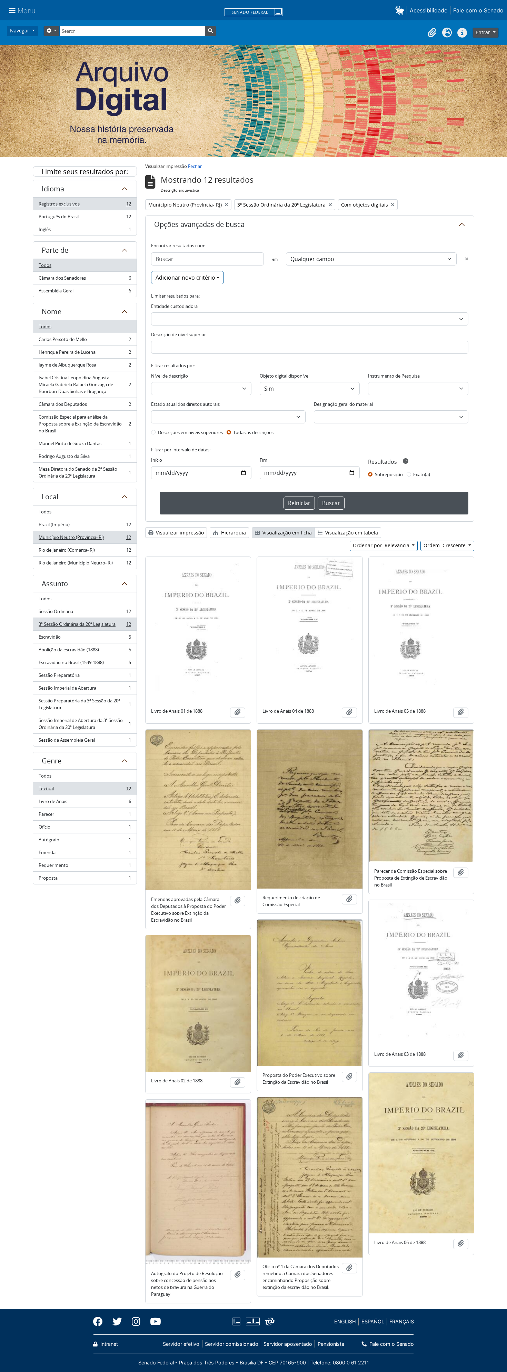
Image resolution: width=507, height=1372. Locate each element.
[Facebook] (100, 1321)
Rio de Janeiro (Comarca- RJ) (84, 552)
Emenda (84, 854)
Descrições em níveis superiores (190, 432)
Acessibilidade (428, 10)
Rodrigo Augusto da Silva (84, 458)
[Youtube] (153, 1321)
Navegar (20, 30)
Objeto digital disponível (284, 376)
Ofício (84, 828)
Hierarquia (233, 532)
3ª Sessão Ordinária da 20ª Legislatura (84, 626)
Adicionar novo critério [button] (185, 277)
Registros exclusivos (84, 205)
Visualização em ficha (286, 532)
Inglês (84, 231)
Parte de (55, 250)
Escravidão (84, 638)
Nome (51, 311)
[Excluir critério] (466, 259)
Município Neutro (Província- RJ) (84, 539)
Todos (45, 265)
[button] (401, 10)
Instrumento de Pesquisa (394, 376)
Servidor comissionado (231, 1344)
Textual (84, 790)
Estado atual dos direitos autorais (185, 404)
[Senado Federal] (253, 13)
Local (50, 496)
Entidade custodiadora (174, 306)
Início (156, 460)
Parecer (84, 816)
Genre (51, 760)
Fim (263, 460)
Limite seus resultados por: (85, 171)
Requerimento (84, 867)
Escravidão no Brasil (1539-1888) (84, 664)
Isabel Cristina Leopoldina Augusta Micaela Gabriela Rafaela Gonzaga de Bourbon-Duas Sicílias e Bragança (84, 384)
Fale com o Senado (478, 10)
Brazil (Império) (84, 526)
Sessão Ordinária (84, 613)
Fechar (195, 166)
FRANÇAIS (401, 1321)
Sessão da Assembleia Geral (84, 741)
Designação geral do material (343, 404)
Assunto (55, 583)
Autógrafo (84, 841)
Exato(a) (421, 474)
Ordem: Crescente (445, 545)
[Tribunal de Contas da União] (268, 1321)
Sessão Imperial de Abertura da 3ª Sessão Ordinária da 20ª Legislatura (84, 723)
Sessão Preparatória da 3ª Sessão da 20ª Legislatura (84, 704)
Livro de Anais (84, 803)
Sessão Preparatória (84, 677)
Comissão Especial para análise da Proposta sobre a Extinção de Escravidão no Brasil (84, 424)
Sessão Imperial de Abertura (84, 689)
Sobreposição (389, 474)
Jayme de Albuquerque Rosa (84, 366)
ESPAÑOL (372, 1321)
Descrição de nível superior (178, 334)
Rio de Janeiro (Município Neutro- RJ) (84, 564)
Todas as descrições (253, 432)
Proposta (84, 879)
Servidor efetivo (181, 1344)
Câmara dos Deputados (84, 406)
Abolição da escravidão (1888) (84, 651)
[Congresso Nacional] (252, 1321)
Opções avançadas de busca (199, 224)
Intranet (108, 1344)
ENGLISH (345, 1321)
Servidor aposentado (288, 1344)
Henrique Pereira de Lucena (84, 354)
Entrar (483, 32)
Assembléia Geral (84, 292)
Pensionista (331, 1344)
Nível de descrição (169, 376)
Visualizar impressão (179, 532)
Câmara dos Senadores (84, 279)
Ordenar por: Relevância (382, 545)
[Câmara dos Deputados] (237, 1321)
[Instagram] (136, 1321)
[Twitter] (117, 1321)
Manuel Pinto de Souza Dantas (84, 445)
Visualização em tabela (351, 532)
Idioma (53, 188)
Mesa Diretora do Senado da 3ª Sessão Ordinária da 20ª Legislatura (84, 472)
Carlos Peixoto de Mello (84, 341)
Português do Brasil (84, 218)
